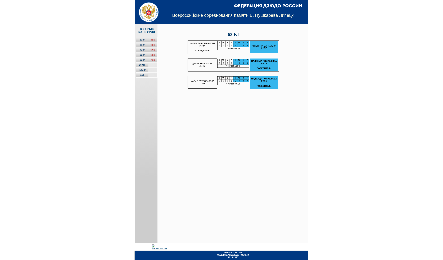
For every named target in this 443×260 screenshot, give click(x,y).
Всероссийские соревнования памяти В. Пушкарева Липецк (232, 15)
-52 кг (152, 45)
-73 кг (142, 50)
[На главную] (146, 9)
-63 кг (152, 55)
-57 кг (152, 50)
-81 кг (142, 55)
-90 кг (142, 60)
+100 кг (142, 70)
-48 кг (152, 40)
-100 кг (141, 65)
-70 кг (152, 60)
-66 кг (142, 45)
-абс (142, 75)
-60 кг (142, 40)
